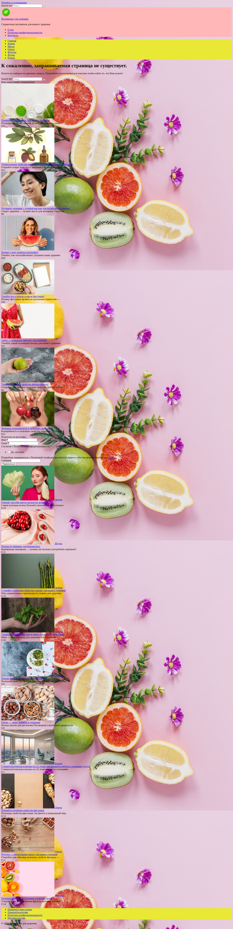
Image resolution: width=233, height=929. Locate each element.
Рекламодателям (16, 918)
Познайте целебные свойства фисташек (22, 810)
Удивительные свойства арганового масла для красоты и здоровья (37, 164)
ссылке (111, 457)
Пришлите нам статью (20, 909)
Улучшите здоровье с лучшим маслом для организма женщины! (35, 208)
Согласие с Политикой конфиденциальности (26, 446)
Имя (4, 440)
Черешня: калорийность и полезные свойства (25, 428)
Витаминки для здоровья (14, 19)
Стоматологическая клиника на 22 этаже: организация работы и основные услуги (45, 766)
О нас (11, 29)
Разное (11, 57)
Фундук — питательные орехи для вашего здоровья (29, 854)
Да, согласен (17, 452)
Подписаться (9, 464)
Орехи (11, 49)
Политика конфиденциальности (25, 32)
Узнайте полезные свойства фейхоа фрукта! (25, 384)
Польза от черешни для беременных (20, 546)
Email (5, 443)
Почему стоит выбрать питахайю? (19, 252)
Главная (12, 40)
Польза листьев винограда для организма (23, 678)
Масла (11, 46)
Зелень (11, 43)
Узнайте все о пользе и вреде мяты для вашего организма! (32, 634)
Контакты (13, 35)
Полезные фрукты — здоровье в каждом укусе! (26, 898)
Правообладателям (18, 912)
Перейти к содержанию (14, 2)
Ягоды (11, 55)
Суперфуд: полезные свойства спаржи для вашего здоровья (33, 590)
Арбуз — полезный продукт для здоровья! (24, 340)
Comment (6, 460)
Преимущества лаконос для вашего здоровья (25, 120)
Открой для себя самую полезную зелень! (23, 502)
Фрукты (12, 52)
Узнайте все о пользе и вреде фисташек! (23, 296)
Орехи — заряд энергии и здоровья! (20, 722)
